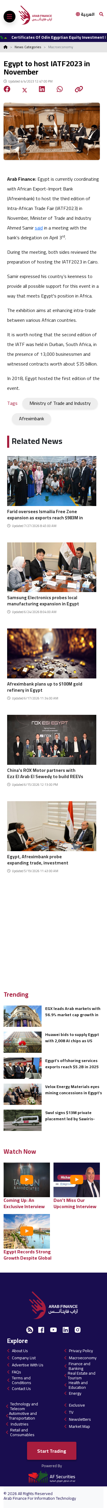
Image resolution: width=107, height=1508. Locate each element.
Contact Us (21, 1388)
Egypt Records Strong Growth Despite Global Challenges (27, 1255)
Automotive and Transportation (23, 1415)
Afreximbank (31, 418)
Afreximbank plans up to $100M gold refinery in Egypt (44, 686)
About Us (20, 1350)
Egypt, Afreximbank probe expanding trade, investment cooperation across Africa (37, 859)
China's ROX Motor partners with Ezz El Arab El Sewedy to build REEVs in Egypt (45, 772)
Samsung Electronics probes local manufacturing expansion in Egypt (43, 600)
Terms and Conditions (21, 1380)
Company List (24, 1357)
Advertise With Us (27, 1364)
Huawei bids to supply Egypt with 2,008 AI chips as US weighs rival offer (72, 1038)
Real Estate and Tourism (81, 1375)
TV (71, 1412)
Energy (75, 1393)
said (39, 227)
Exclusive (77, 1405)
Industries (20, 1424)
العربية (87, 14)
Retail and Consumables (22, 1432)
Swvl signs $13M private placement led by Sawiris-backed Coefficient (70, 1116)
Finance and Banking (79, 1366)
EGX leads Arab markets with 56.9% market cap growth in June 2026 (72, 1012)
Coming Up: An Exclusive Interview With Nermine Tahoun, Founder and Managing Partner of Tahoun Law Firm (28, 1203)
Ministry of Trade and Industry (60, 403)
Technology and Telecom (24, 1406)
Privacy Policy (81, 1350)
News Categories (28, 46)
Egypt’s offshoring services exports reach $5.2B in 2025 (72, 1064)
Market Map (79, 1426)
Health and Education (78, 1385)
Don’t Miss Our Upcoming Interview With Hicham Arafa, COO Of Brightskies (75, 1203)
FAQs (16, 1372)
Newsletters (80, 1419)
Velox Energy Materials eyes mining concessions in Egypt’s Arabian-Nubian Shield (73, 1090)
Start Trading (51, 1450)
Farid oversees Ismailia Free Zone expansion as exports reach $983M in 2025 (45, 514)
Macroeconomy (83, 1357)
